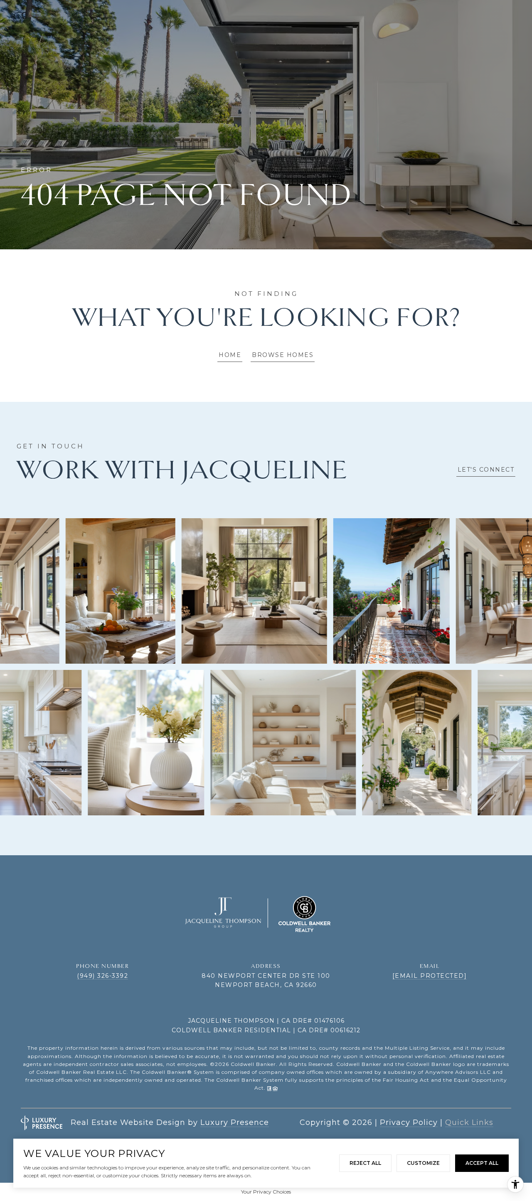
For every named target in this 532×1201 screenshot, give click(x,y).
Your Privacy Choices (266, 1192)
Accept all (482, 1163)
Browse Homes (282, 355)
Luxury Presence (234, 1122)
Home (230, 355)
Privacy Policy (409, 1122)
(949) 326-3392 (102, 976)
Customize (423, 1163)
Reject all (365, 1163)
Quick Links (469, 1122)
